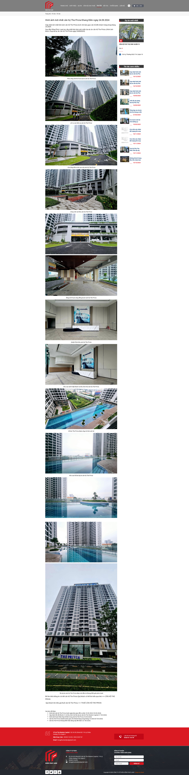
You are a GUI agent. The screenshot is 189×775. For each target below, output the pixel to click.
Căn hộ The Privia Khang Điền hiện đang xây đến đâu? (65, 721)
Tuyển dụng (114, 6)
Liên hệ (122, 6)
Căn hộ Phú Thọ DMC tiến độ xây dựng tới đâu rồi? (135, 150)
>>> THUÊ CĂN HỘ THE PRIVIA (89, 703)
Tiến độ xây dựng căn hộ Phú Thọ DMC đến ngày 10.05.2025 (135, 103)
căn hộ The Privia (71, 25)
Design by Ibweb (139, 772)
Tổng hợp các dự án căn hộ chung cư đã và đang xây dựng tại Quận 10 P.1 (136, 113)
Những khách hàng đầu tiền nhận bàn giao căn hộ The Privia (135, 161)
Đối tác (105, 6)
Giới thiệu (72, 6)
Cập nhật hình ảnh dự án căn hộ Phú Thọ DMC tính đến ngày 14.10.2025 (135, 84)
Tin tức (99, 6)
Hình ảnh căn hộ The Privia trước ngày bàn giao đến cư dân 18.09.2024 (71, 713)
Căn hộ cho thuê (89, 6)
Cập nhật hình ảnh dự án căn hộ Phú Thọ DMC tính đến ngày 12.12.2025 (135, 74)
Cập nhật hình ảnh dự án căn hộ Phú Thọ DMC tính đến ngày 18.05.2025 (135, 94)
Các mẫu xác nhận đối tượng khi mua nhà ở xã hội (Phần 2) (135, 132)
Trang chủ (64, 6)
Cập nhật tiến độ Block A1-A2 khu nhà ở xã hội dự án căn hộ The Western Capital (73, 715)
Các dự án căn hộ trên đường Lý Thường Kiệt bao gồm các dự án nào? (136, 122)
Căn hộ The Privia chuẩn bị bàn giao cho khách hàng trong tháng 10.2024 (71, 719)
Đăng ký (136, 763)
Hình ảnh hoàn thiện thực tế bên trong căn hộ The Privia (66, 717)
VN (137, 6)
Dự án (80, 6)
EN (141, 6)
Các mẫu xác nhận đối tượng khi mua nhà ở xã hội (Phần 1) (135, 141)
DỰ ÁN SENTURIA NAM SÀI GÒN (129, 44)
